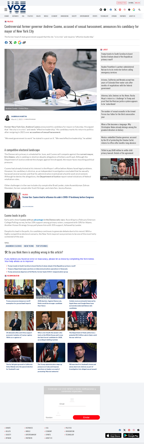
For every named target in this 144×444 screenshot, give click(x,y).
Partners (123, 16)
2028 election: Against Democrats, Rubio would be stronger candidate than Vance (50, 303)
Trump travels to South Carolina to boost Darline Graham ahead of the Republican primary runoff (41, 266)
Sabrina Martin (19, 116)
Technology (104, 16)
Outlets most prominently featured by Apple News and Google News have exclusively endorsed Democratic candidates (82, 304)
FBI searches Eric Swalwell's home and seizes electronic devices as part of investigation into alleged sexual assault (83, 366)
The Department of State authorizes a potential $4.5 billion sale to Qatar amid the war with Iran (83, 335)
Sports (95, 16)
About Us (132, 16)
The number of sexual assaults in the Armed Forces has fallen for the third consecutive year (118, 115)
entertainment (84, 16)
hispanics (15, 16)
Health (38, 16)
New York (29, 246)
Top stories (41, 246)
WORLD (46, 16)
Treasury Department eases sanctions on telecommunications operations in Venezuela (38, 269)
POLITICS (30, 16)
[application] (120, 169)
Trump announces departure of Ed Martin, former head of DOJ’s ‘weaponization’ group (38, 272)
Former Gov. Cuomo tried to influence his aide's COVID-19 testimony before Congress (58, 197)
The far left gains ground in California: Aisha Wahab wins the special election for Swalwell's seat (19, 366)
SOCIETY (74, 16)
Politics (10, 22)
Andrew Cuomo (14, 246)
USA (23, 16)
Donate (6, 16)
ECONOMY (54, 16)
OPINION (114, 16)
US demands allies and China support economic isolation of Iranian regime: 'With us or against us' (19, 335)
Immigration (64, 16)
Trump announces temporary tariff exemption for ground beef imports (18, 302)
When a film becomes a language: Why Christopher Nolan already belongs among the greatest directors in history (119, 127)
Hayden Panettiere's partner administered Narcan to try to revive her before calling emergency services (117, 70)
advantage (38, 219)
